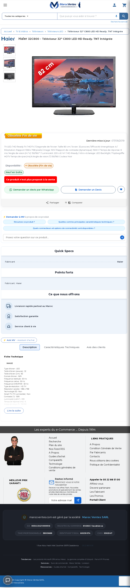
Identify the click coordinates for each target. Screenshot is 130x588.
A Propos (95, 444)
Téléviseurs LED (55, 31)
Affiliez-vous (96, 483)
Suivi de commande (59, 563)
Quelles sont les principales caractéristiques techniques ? (86, 222)
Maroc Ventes (74, 563)
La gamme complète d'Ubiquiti (80, 559)
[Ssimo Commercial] (21, 450)
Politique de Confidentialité (105, 464)
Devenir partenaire (100, 487)
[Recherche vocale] (116, 16)
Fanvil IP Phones (102, 559)
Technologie (84, 567)
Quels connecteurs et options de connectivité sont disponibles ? (64, 228)
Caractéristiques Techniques (61, 347)
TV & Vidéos (22, 31)
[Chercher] (123, 16)
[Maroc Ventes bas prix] (65, 5)
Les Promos (96, 495)
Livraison (85, 563)
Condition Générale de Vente (106, 448)
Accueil (8, 31)
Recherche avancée (119, 22)
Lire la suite (14, 410)
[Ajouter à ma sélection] (121, 189)
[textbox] (85, 16)
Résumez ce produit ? (24, 222)
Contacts (95, 456)
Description (30, 347)
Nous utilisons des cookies (104, 460)
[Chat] (7, 580)
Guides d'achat (60, 567)
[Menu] (5, 5)
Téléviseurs (37, 31)
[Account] (114, 5)
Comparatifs (73, 567)
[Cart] (124, 5)
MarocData (19, 583)
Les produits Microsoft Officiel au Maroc (49, 559)
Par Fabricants (98, 452)
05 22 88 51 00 (111, 479)
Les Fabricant (97, 491)
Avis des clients (96, 347)
